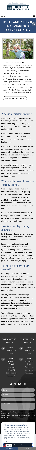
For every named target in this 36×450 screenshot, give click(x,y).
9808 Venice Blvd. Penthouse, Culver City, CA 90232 (29, 367)
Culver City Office (28, 448)
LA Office (10, 448)
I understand (18, 445)
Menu (3, 16)
